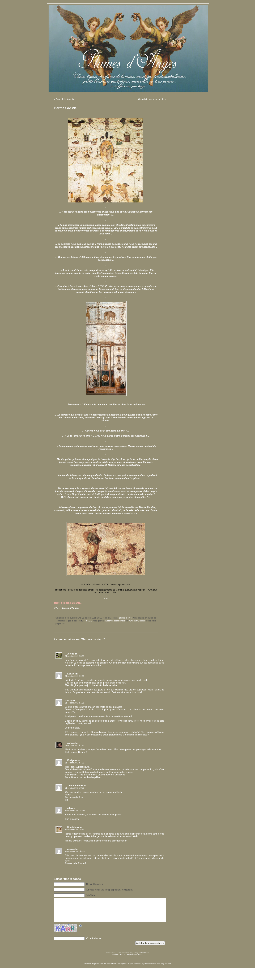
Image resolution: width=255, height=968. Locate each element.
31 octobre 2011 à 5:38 (74, 656)
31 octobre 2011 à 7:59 (74, 763)
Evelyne (71, 760)
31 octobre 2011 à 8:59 (74, 788)
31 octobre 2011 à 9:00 (74, 676)
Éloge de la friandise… (66, 99)
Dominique (73, 827)
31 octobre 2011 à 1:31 (74, 703)
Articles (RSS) (117, 955)
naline (70, 743)
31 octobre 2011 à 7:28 (74, 745)
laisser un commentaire (115, 621)
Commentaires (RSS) (134, 955)
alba (69, 808)
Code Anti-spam (94, 938)
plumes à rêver (125, 618)
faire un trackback (137, 621)
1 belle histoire (75, 785)
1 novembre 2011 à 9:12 (75, 830)
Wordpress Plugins (125, 964)
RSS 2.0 (88, 621)
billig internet (166, 964)
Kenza (70, 673)
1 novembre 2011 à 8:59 (75, 811)
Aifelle (70, 653)
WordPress (145, 953)
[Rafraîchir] (80, 926)
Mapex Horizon (150, 964)
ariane (70, 849)
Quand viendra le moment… (151, 99)
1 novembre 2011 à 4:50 (75, 851)
